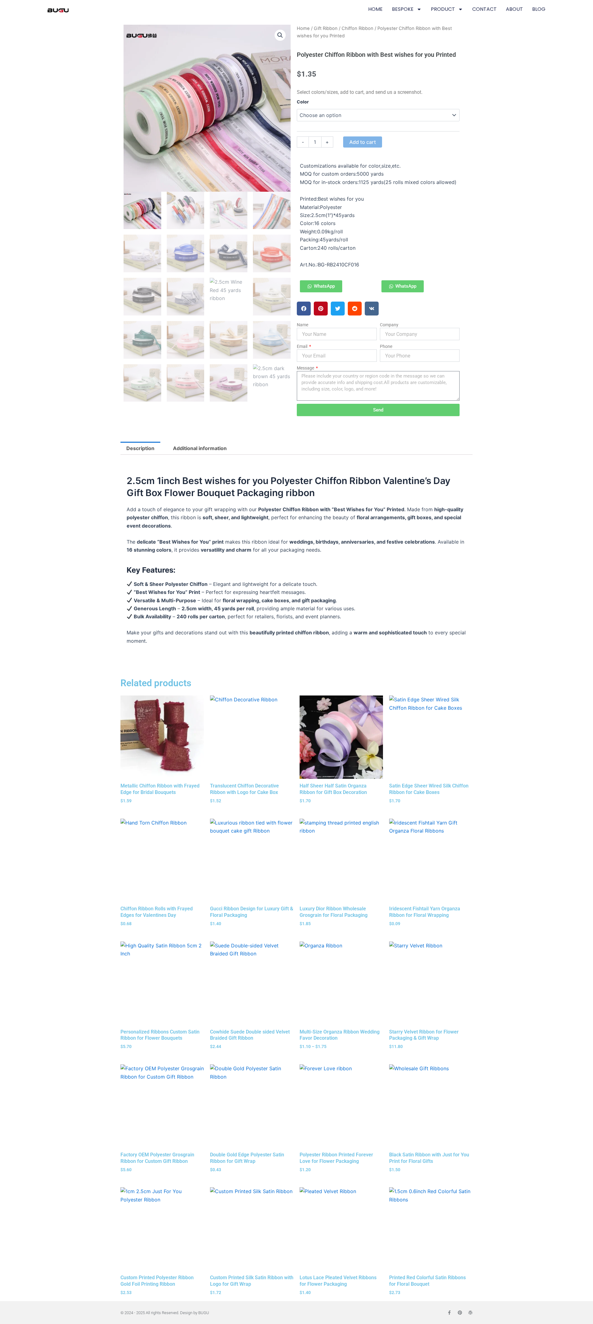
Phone (386, 346)
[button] (280, 35)
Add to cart (362, 142)
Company (389, 324)
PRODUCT (443, 9)
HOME (375, 9)
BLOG (538, 9)
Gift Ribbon (326, 28)
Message (306, 367)
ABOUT (514, 9)
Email (302, 346)
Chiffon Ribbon (357, 28)
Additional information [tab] (200, 448)
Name (302, 324)
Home (303, 28)
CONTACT (484, 9)
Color (303, 101)
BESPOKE (403, 9)
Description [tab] (140, 448)
